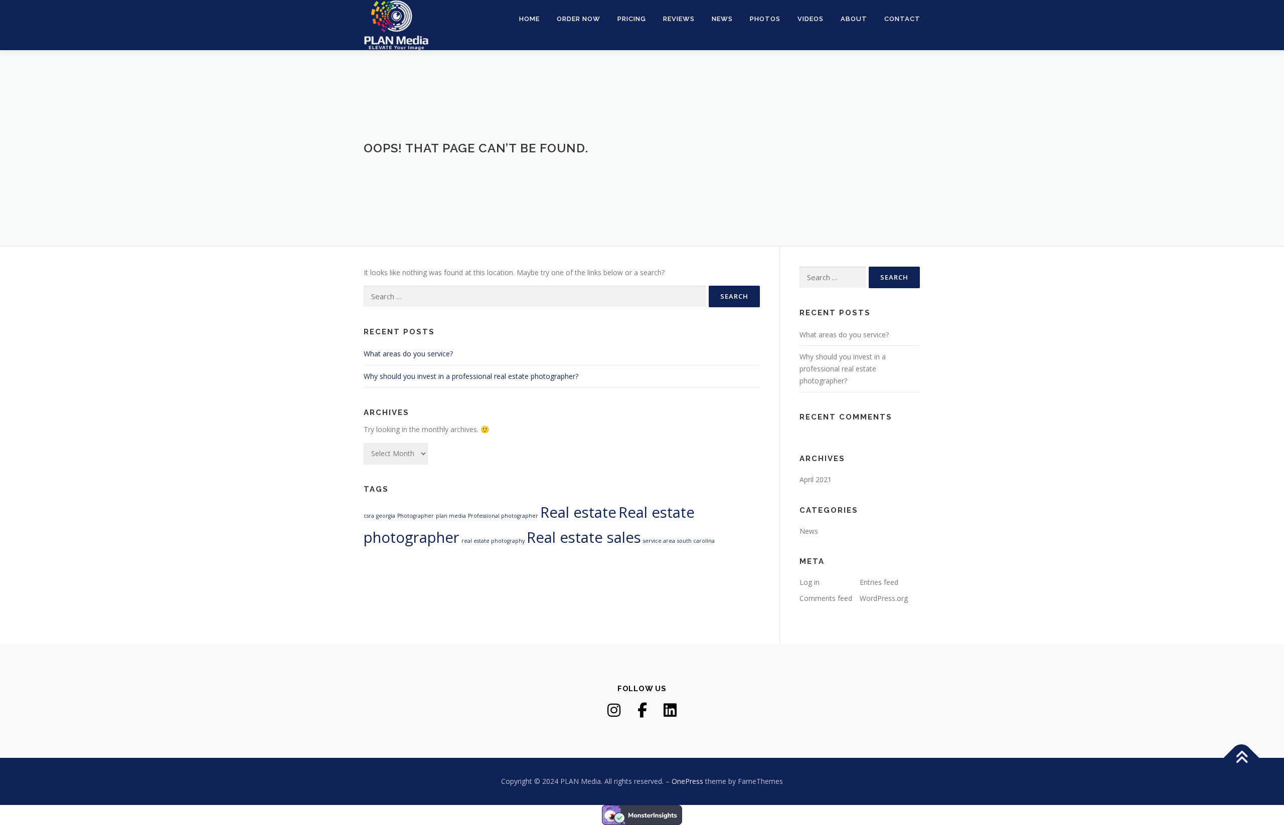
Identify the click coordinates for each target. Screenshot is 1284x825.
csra (369, 515)
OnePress (687, 781)
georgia (385, 515)
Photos (765, 19)
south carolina (696, 540)
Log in (809, 582)
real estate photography (493, 540)
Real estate (578, 512)
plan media (451, 515)
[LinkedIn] (670, 710)
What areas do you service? (408, 353)
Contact (902, 19)
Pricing (631, 19)
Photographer (415, 515)
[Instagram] (613, 710)
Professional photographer (503, 515)
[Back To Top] (1241, 758)
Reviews (679, 19)
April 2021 (815, 479)
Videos (810, 19)
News (722, 19)
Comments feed (825, 598)
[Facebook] (642, 710)
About (854, 19)
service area (659, 540)
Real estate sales (584, 537)
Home (529, 19)
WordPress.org (884, 598)
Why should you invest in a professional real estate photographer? (471, 376)
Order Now (578, 19)
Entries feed (879, 582)
